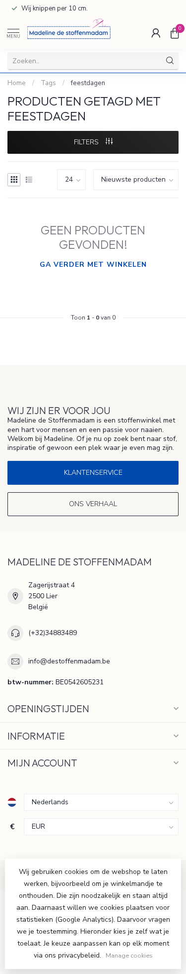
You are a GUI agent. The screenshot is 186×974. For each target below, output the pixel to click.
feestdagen (88, 83)
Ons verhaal (93, 504)
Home (16, 83)
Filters (87, 142)
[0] (175, 33)
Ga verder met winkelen (93, 264)
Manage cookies (129, 955)
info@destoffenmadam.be (69, 661)
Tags (48, 83)
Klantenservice (93, 472)
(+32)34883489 (52, 633)
